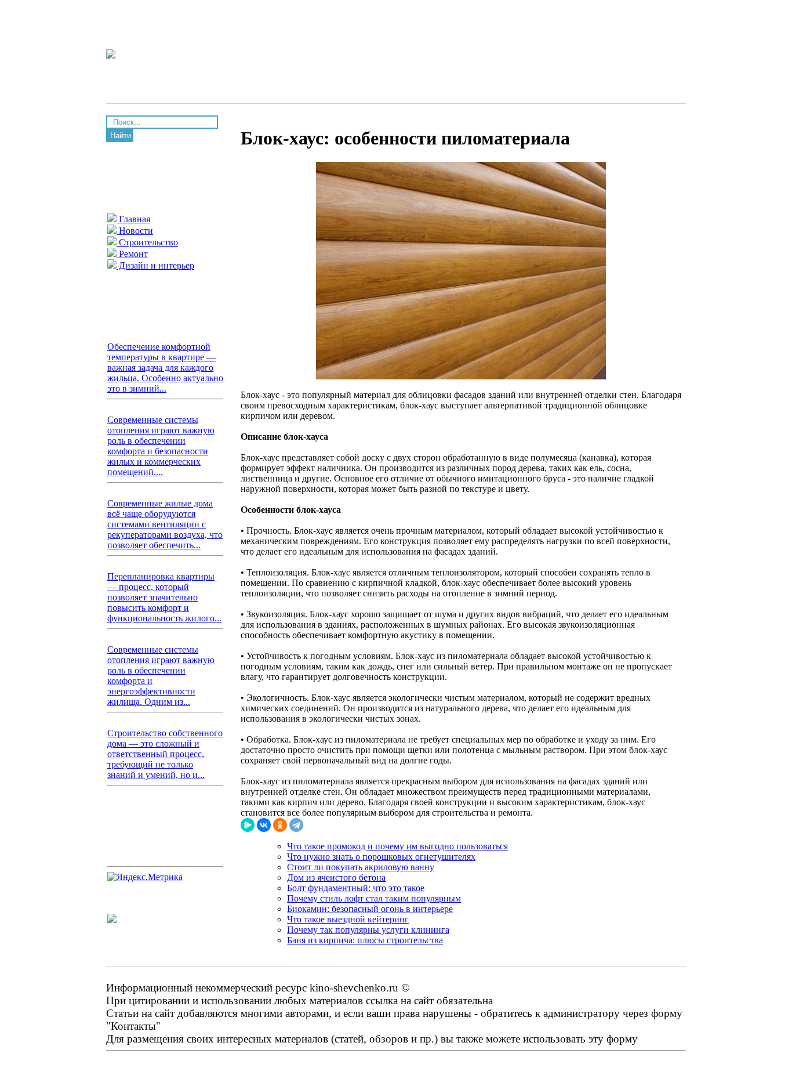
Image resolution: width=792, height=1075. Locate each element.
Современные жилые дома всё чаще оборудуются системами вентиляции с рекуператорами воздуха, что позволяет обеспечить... (165, 524)
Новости (135, 231)
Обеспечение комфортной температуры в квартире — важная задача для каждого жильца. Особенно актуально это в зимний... (165, 367)
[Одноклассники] (280, 825)
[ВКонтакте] (264, 825)
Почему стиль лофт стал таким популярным (374, 898)
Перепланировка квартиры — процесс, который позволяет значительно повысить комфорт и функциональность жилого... (164, 597)
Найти (120, 135)
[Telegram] (296, 825)
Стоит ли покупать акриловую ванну (360, 867)
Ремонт (132, 254)
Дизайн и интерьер (155, 265)
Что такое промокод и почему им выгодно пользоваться (397, 846)
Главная (133, 219)
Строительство (147, 242)
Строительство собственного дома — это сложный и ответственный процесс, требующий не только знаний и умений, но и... (165, 754)
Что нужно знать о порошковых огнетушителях (381, 857)
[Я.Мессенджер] (248, 825)
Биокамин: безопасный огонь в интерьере (370, 909)
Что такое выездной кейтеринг (348, 919)
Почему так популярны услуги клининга (368, 930)
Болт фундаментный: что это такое (355, 888)
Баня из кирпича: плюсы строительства (365, 940)
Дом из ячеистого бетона (336, 877)
